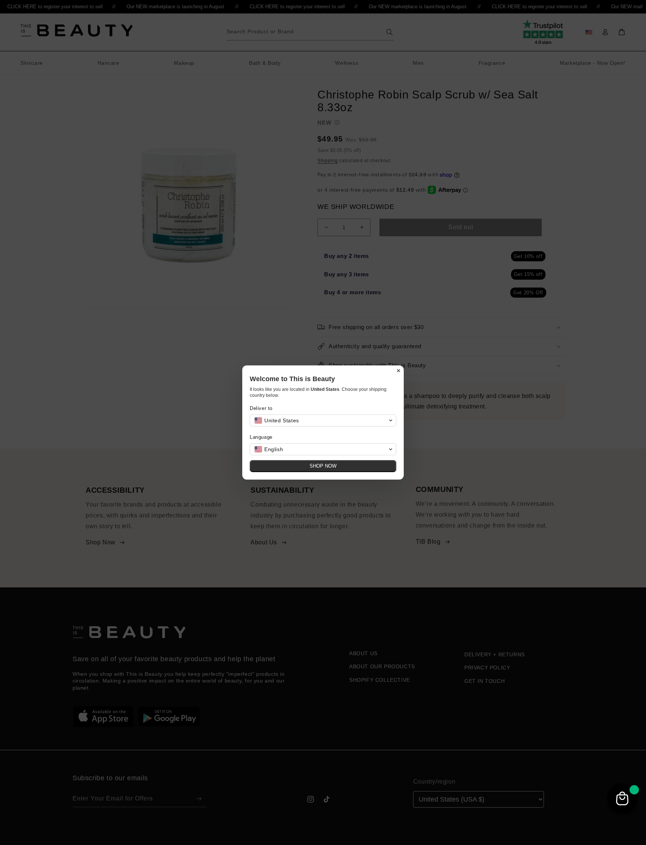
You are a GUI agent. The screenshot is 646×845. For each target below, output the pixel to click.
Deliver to (261, 408)
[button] (323, 420)
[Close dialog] (398, 370)
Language (261, 437)
